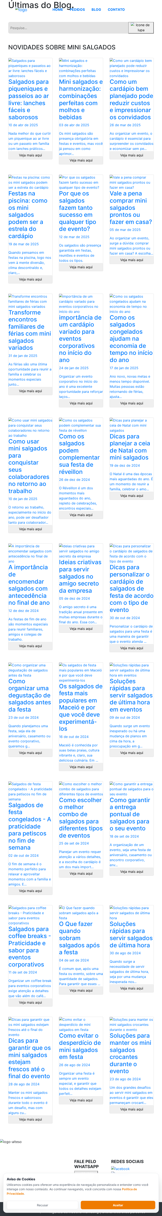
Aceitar (118, 1205)
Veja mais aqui (30, 155)
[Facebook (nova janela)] (122, 1168)
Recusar (42, 1205)
